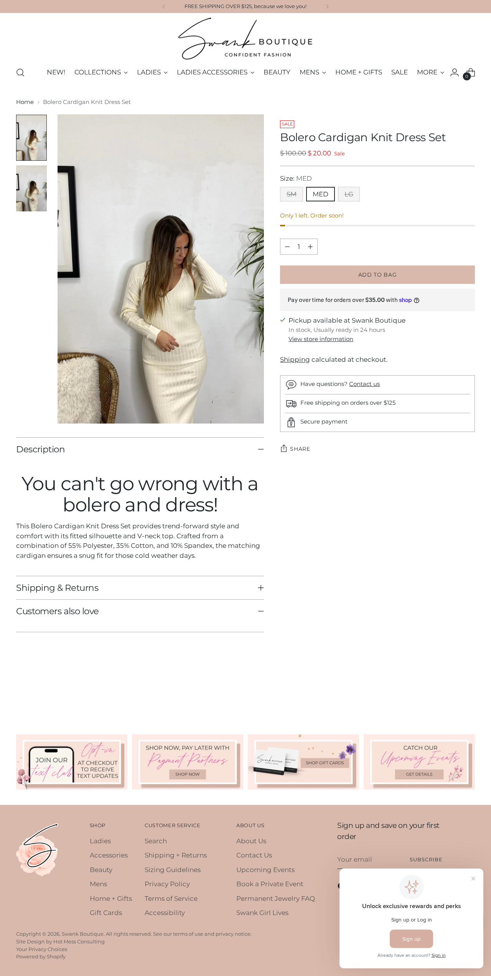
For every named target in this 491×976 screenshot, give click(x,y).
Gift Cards (106, 913)
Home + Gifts (111, 898)
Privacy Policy (167, 884)
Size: (296, 178)
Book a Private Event (269, 884)
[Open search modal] (20, 72)
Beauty (101, 870)
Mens (98, 884)
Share (300, 448)
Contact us (364, 383)
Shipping (295, 359)
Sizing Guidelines (173, 870)
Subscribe (426, 859)
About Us (251, 841)
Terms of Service (171, 898)
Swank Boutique (83, 934)
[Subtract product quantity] (287, 246)
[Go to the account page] (454, 72)
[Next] (327, 6)
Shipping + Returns (176, 855)
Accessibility (165, 913)
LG (348, 194)
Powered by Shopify (41, 956)
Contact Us (254, 855)
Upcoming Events (265, 870)
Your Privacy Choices (41, 949)
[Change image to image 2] (31, 188)
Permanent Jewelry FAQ (275, 898)
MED (320, 194)
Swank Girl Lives (262, 913)
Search (156, 841)
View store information (320, 339)
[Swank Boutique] (245, 38)
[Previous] (163, 6)
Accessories (109, 855)
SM (292, 194)
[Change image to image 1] (31, 138)
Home (25, 102)
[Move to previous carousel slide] (450, 692)
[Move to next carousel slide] (468, 692)
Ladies (100, 841)
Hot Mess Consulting (79, 941)
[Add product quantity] (310, 246)
